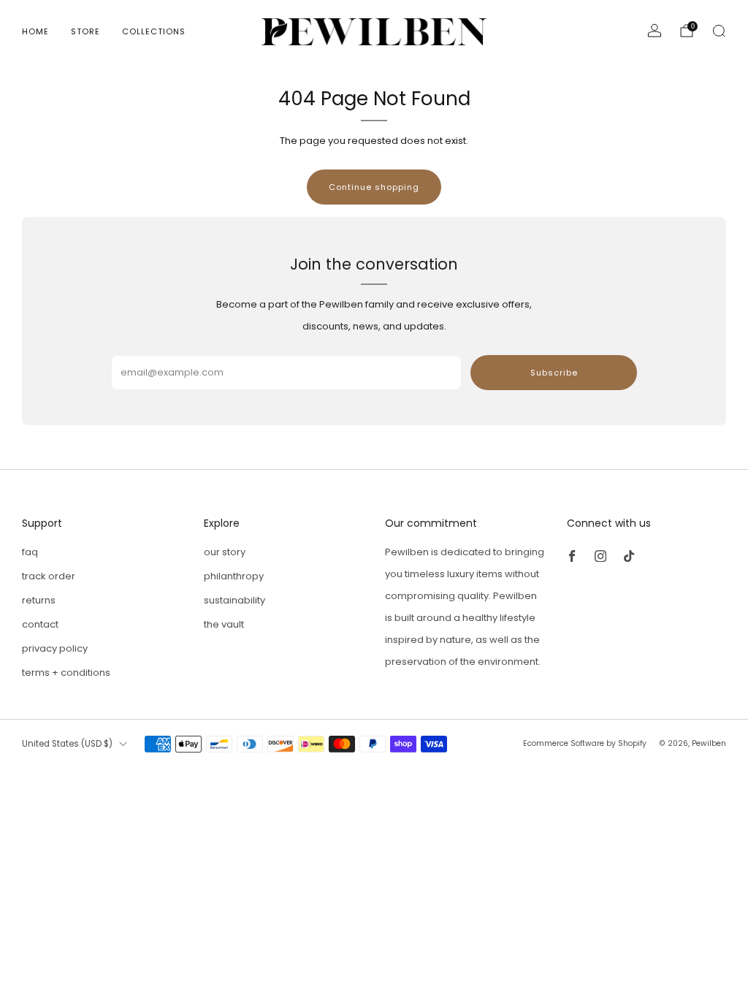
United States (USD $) (67, 744)
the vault (224, 624)
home (35, 31)
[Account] (654, 30)
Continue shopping (374, 187)
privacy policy (55, 648)
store (85, 31)
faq (30, 552)
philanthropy (234, 576)
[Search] (718, 30)
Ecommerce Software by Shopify (584, 743)
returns (39, 600)
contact (40, 624)
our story (224, 552)
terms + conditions (66, 672)
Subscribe (554, 372)
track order (48, 576)
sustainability (234, 600)
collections (154, 31)
